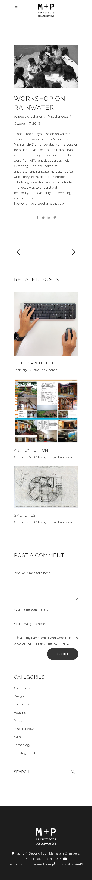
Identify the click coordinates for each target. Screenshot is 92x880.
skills (17, 737)
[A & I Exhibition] (46, 411)
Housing (20, 712)
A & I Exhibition (31, 450)
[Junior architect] (46, 324)
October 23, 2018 (27, 522)
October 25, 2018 (27, 457)
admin (53, 370)
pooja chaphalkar (30, 116)
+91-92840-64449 (69, 864)
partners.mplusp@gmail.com (30, 864)
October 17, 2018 (27, 123)
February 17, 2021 (27, 370)
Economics (22, 704)
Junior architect (34, 363)
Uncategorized (24, 753)
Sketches (25, 515)
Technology (22, 745)
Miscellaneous (58, 116)
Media (18, 720)
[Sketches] (46, 487)
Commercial (22, 688)
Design (19, 696)
